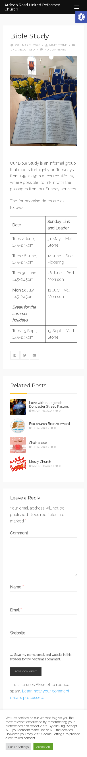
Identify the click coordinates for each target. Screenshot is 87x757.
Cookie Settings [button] (18, 747)
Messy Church (40, 462)
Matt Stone (58, 45)
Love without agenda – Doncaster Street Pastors (49, 405)
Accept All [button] (43, 747)
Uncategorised (22, 49)
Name (17, 587)
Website (17, 633)
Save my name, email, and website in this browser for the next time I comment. (40, 657)
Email (16, 610)
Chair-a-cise (38, 443)
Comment (19, 533)
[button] (81, 17)
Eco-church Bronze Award (49, 424)
